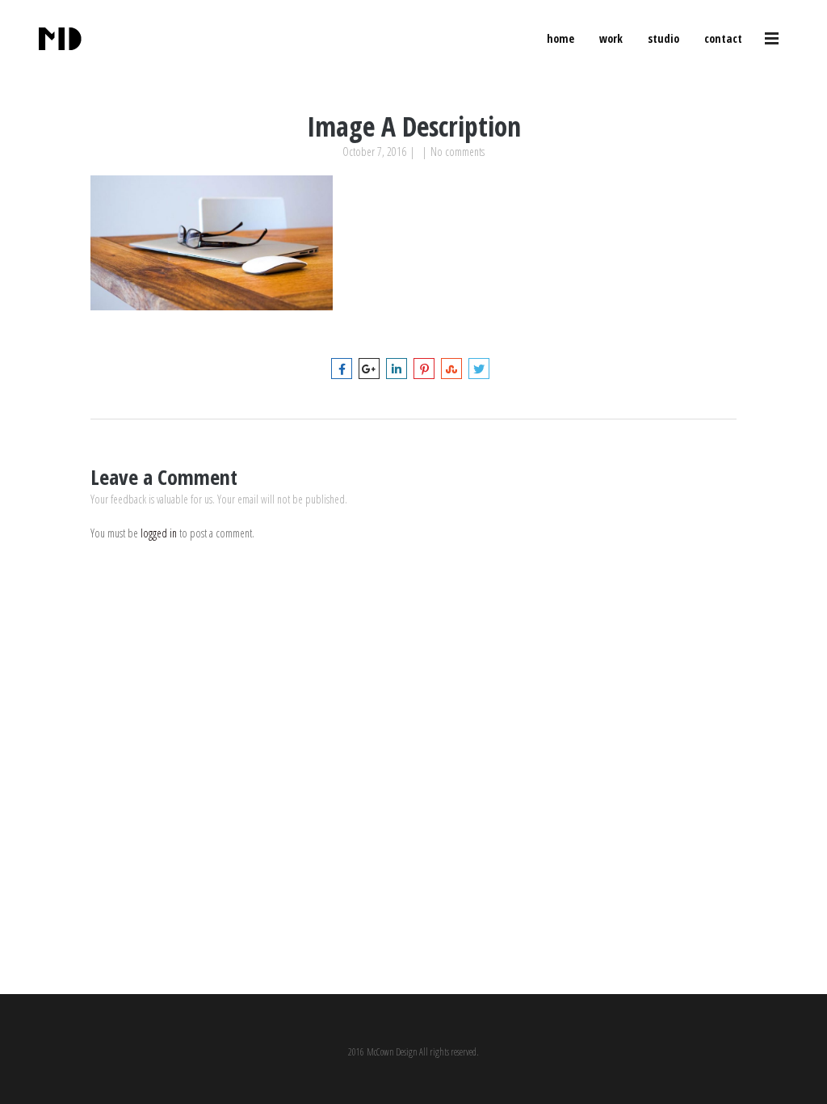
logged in (159, 533)
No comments (457, 151)
